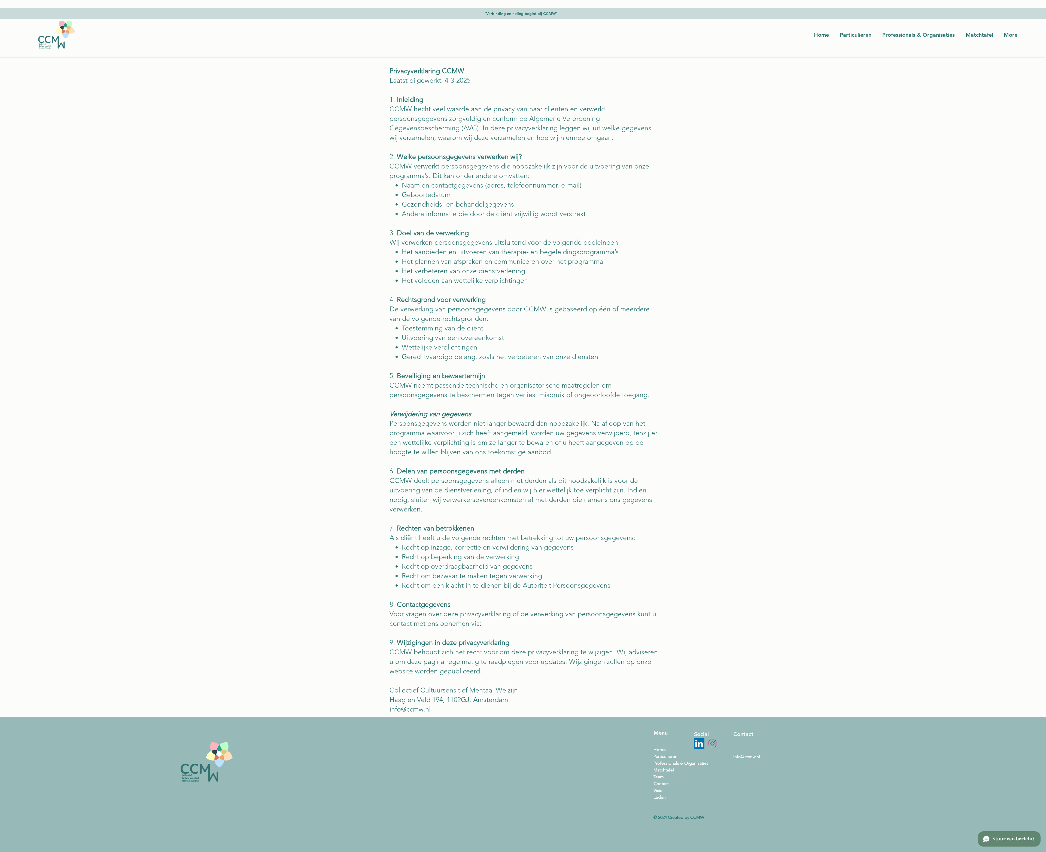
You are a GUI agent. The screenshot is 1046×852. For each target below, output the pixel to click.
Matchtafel (663, 770)
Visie (657, 790)
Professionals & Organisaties (670, 763)
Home (659, 749)
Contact (661, 783)
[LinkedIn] (699, 743)
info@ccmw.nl (746, 756)
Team (658, 776)
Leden (659, 797)
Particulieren (665, 756)
